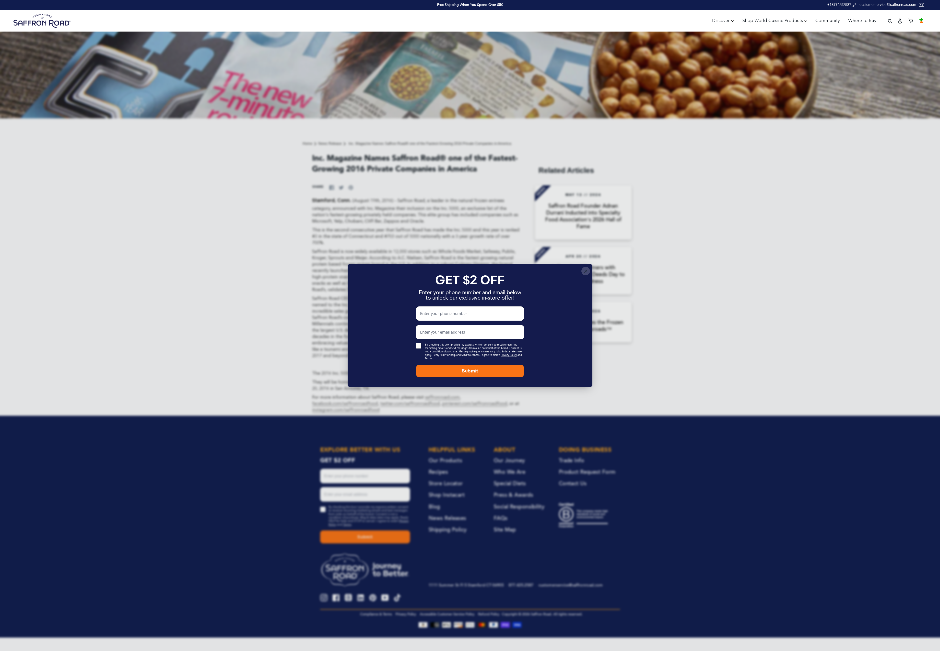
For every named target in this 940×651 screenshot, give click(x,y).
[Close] (585, 271)
